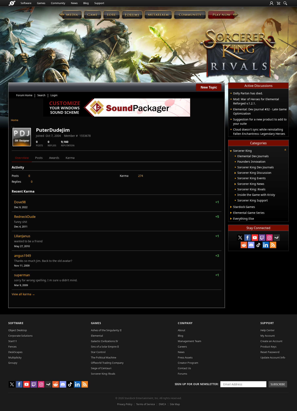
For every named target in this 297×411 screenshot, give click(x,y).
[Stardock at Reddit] (244, 245)
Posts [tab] (39, 158)
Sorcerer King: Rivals (103, 373)
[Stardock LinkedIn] (265, 245)
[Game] (92, 14)
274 (140, 176)
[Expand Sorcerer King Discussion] (235, 173)
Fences (12, 346)
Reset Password (269, 352)
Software (26, 3)
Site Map (175, 404)
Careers (182, 346)
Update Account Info (272, 357)
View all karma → (23, 294)
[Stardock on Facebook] (247, 237)
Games (41, 3)
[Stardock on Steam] (276, 237)
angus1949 (22, 255)
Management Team (189, 341)
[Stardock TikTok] (258, 245)
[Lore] (111, 14)
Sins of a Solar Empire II (105, 346)
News (74, 3)
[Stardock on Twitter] (240, 237)
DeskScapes (15, 352)
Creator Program (188, 363)
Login (54, 95)
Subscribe (278, 384)
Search (41, 95)
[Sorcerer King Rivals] (237, 53)
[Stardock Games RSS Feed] (273, 245)
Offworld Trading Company (107, 363)
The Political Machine (103, 357)
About (181, 330)
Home (14, 120)
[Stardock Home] (12, 3)
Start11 (12, 341)
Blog (86, 3)
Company (185, 323)
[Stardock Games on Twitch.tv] (262, 237)
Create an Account (271, 341)
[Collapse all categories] (285, 150)
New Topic (209, 87)
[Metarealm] (158, 14)
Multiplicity (15, 357)
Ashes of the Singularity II (106, 330)
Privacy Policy (124, 404)
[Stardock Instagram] (269, 237)
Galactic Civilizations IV (104, 341)
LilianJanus (22, 236)
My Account (267, 335)
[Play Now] (223, 14)
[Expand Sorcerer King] (231, 151)
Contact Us (184, 368)
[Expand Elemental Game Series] (231, 213)
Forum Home (24, 95)
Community (58, 3)
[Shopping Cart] (278, 3)
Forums (182, 373)
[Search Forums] (285, 3)
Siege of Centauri (101, 368)
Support (99, 3)
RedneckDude (25, 216)
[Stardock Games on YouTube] (254, 237)
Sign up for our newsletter (196, 384)
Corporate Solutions (20, 335)
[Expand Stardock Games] (231, 207)
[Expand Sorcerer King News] (235, 184)
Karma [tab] (70, 158)
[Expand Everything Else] (231, 219)
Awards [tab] (54, 158)
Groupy (12, 363)
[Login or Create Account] (272, 3)
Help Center (267, 330)
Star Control (98, 352)
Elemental (97, 335)
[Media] (70, 14)
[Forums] (132, 14)
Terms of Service (145, 404)
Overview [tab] (22, 158)
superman (22, 275)
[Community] (189, 14)
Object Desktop (17, 330)
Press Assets (185, 357)
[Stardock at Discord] (251, 245)
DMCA (162, 404)
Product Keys (268, 346)
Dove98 (20, 202)
